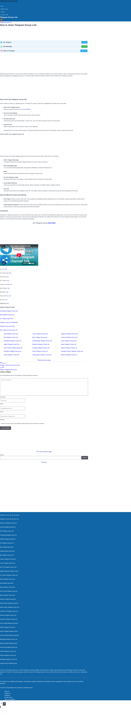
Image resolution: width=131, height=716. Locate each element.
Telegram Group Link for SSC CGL (9, 519)
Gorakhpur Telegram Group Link (12, 351)
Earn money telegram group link (8, 591)
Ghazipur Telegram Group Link (69, 333)
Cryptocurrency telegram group (8, 663)
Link (6, 269)
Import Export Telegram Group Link (9, 607)
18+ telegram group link (6, 318)
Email (2, 411)
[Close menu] (0, 707)
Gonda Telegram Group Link (11, 354)
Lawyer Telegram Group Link (8, 559)
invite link (27, 109)
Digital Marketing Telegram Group (9, 571)
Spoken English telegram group (8, 643)
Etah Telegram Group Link (11, 337)
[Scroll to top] (1, 704)
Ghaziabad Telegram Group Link (12, 341)
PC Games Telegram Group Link (9, 575)
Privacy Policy (8, 697)
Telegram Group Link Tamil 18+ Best (10, 364)
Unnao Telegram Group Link (40, 333)
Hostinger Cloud (28, 687)
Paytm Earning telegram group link (9, 635)
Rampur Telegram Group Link (69, 348)
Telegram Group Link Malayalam (9, 322)
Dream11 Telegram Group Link (8, 368)
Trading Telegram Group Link (8, 651)
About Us (6, 691)
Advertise (3, 11)
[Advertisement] (44, 62)
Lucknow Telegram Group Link (69, 337)
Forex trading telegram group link (9, 623)
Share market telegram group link (9, 603)
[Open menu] (1, 19)
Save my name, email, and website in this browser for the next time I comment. (23, 423)
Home (2, 6)
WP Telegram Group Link (7, 531)
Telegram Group (4, 9)
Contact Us (7, 693)
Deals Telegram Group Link (7, 587)
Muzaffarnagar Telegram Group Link (42, 341)
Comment (3, 397)
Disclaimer (7, 695)
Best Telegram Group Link (7, 314)
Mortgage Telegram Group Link (8, 659)
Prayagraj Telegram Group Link (40, 348)
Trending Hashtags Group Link (8, 535)
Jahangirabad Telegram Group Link (42, 354)
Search (2, 455)
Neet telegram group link (6, 583)
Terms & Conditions (9, 699)
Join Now (84, 42)
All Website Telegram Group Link (9, 311)
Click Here (52, 223)
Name (2, 403)
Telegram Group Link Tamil (7, 326)
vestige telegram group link (7, 551)
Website (2, 419)
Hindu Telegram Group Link (7, 579)
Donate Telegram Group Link (8, 655)
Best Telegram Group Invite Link (8, 330)
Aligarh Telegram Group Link (11, 344)
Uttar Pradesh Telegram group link (13, 348)
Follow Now (83, 50)
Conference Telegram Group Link (9, 611)
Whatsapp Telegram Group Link (8, 639)
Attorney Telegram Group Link (8, 615)
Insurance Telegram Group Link (8, 619)
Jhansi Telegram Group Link (40, 351)
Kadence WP (13, 687)
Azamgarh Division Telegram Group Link (72, 351)
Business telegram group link (8, 599)
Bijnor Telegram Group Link (39, 337)
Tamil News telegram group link (8, 647)
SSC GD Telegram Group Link (8, 567)
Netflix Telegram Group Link (7, 627)
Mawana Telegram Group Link (69, 354)
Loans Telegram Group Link (7, 563)
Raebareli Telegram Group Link (40, 344)
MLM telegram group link (7, 547)
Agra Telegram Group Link (11, 333)
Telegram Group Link (5, 22)
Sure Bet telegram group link (8, 527)
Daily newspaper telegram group (9, 631)
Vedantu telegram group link (7, 539)
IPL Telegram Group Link (7, 543)
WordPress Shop (4, 14)
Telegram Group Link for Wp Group (9, 515)
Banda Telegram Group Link (68, 344)
